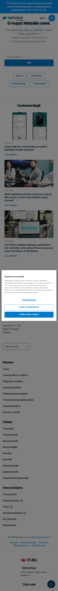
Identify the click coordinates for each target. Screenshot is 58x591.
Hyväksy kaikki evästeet (29, 314)
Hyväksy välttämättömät (29, 307)
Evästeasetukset (29, 300)
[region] (28, 295)
